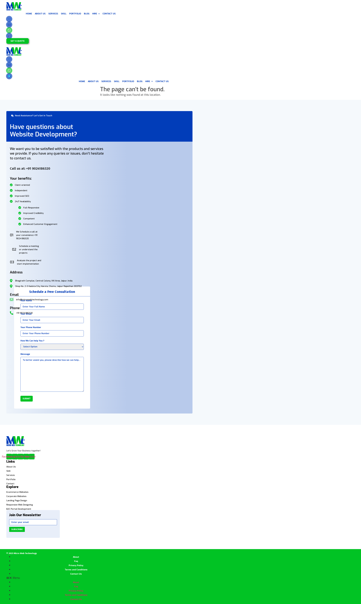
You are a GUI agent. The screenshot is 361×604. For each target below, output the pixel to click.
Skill (8, 471)
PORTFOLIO (75, 13)
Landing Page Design (16, 501)
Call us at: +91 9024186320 (30, 168)
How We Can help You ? (32, 340)
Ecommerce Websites (17, 492)
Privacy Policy (76, 565)
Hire (94, 13)
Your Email (26, 314)
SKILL (63, 13)
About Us (40, 13)
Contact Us (109, 13)
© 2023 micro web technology (21, 553)
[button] (17, 41)
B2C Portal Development (18, 509)
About (76, 557)
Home (29, 13)
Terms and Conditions (76, 569)
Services (10, 475)
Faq (76, 561)
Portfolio (11, 479)
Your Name (26, 300)
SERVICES (53, 13)
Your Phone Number (30, 327)
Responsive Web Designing (19, 505)
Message (25, 354)
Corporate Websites (16, 496)
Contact (10, 484)
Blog (86, 13)
